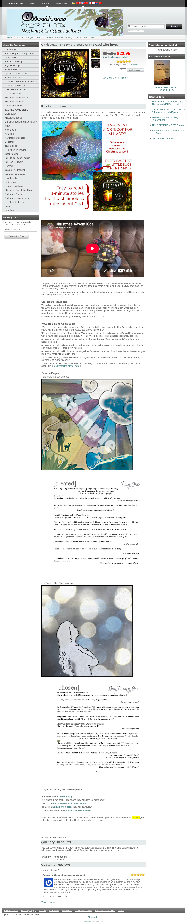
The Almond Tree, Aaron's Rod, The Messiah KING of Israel (167, 103)
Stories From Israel (14, 186)
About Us (42, 911)
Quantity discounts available (116, 57)
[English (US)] (83, 3)
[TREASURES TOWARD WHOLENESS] (162, 84)
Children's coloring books (17, 198)
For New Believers (14, 162)
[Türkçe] (100, 3)
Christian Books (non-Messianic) (21, 122)
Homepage (10, 49)
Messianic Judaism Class (17, 97)
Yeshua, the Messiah (15, 170)
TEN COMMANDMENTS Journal (168, 125)
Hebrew (9, 166)
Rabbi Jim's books (14, 105)
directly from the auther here (65, 366)
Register (20, 3)
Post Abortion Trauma (15, 150)
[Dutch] (96, 3)
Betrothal (9, 142)
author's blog (65, 796)
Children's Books (13, 194)
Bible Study (10, 114)
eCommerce (88, 921)
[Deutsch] (73, 3)
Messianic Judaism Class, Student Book (165, 118)
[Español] (87, 3)
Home (9, 37)
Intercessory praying (15, 174)
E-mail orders (67, 911)
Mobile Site (93, 917)
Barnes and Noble (61, 807)
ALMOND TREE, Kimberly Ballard (21, 81)
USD (48, 3)
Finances (9, 206)
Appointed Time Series (16, 73)
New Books (10, 130)
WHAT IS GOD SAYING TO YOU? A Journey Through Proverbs (168, 110)
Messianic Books (13, 118)
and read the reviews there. (69, 803)
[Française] (90, 3)
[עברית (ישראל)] (93, 3)
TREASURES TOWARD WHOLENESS (166, 89)
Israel (7, 126)
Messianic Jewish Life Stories (19, 190)
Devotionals (11, 178)
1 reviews (134, 65)
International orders (83, 911)
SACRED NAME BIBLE (16, 109)
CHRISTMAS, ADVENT (28, 37)
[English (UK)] (80, 3)
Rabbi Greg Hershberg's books (20, 53)
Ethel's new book (13, 77)
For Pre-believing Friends (17, 158)
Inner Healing (11, 154)
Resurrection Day (13, 61)
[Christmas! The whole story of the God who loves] (65, 97)
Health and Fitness (14, 202)
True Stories (11, 146)
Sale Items (10, 210)
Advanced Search (136, 31)
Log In (10, 3)
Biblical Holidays (13, 69)
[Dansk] (77, 3)
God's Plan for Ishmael (163, 138)
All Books (9, 134)
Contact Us (54, 911)
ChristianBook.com (78, 810)
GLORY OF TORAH (14, 93)
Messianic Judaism (14, 101)
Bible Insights (26, 911)
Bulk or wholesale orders (105, 911)
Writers (121, 911)
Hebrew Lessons (11, 911)
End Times (10, 182)
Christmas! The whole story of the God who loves (70, 37)
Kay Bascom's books (15, 138)
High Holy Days (12, 65)
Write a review (48, 902)
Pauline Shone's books (16, 85)
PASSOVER (11, 57)
